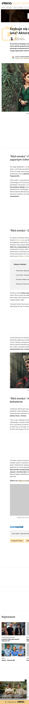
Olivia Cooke (19, 240)
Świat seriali (9, 7)
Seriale (15, 7)
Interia (3, 7)
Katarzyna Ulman (19, 38)
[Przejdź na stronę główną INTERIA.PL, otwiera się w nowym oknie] (7, 3)
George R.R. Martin (17, 541)
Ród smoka (20, 7)
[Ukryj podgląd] (26, 680)
